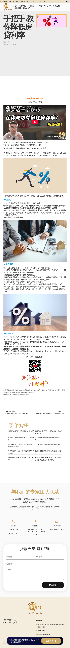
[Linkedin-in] (15, 622)
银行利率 (46, 196)
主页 (15, 6)
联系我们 (26, 8)
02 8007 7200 (13, 534)
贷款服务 (31, 6)
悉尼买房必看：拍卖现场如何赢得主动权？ (47, 444)
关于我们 (22, 6)
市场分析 (56, 6)
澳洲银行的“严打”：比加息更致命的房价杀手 (21, 431)
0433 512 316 (13, 529)
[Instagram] (10, 622)
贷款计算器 (43, 6)
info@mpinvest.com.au (56, 529)
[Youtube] (5, 622)
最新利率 (17, 8)
